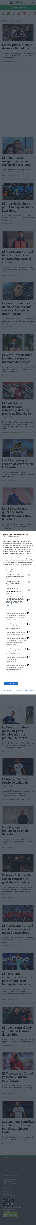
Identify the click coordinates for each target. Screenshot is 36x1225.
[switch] (28, 575)
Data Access (18, 690)
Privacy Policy (29, 690)
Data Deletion (6, 690)
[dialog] (18, 612)
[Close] (32, 535)
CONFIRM (11, 683)
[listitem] (18, 570)
